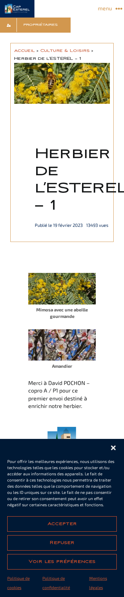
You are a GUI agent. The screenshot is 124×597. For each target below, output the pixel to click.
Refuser (62, 542)
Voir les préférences (62, 561)
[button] (113, 447)
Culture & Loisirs (65, 50)
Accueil (24, 50)
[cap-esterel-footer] (62, 429)
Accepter (62, 524)
